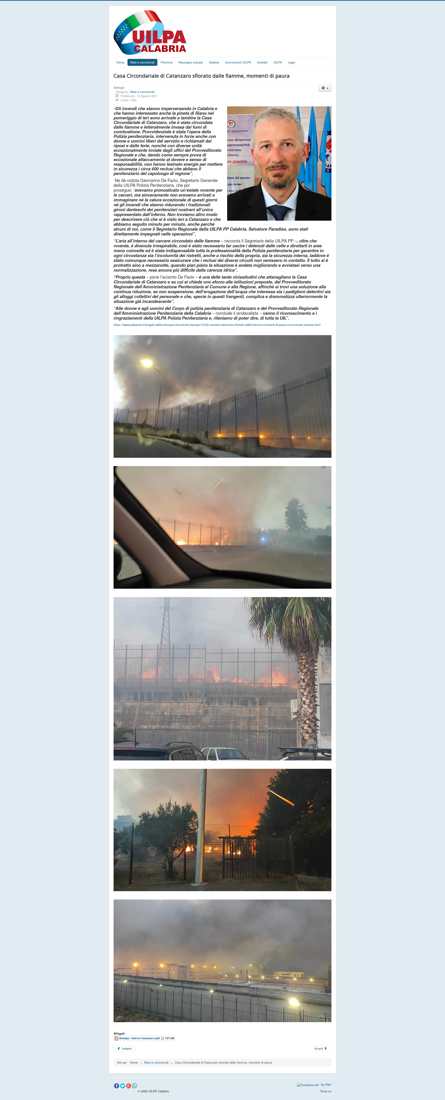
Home (120, 62)
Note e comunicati (142, 62)
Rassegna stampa (190, 62)
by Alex (326, 1084)
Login (291, 62)
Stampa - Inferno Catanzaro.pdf (139, 1038)
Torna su (325, 1091)
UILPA (277, 62)
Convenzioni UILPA (238, 62)
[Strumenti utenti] (325, 88)
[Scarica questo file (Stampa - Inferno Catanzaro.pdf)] (116, 1038)
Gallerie (214, 62)
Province (166, 62)
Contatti (262, 62)
